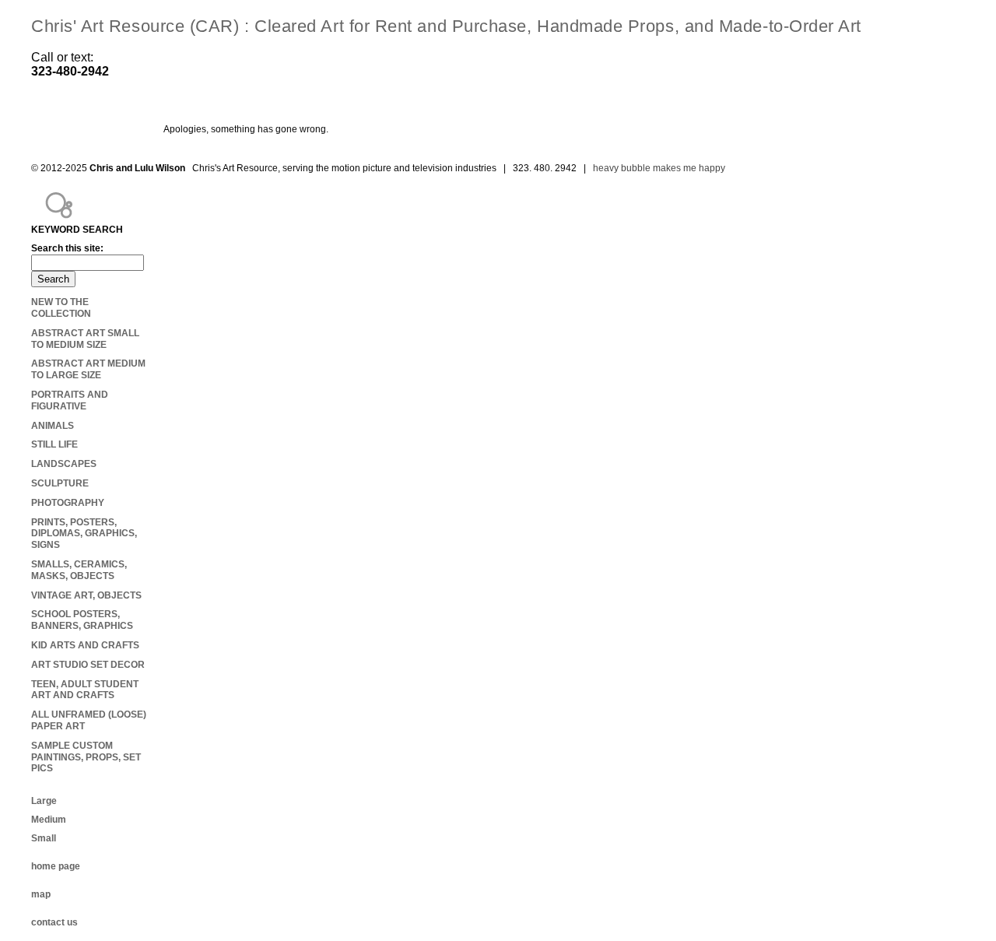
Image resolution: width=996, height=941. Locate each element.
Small (43, 838)
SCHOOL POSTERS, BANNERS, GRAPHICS (82, 620)
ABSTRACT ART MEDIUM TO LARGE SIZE (88, 369)
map (41, 894)
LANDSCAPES (63, 463)
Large (44, 800)
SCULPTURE (60, 483)
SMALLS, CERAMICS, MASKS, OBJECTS (79, 570)
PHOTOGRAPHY (67, 502)
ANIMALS (52, 425)
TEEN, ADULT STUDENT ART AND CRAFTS (85, 690)
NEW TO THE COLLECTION (61, 308)
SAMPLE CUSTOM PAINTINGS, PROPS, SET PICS (86, 757)
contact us (54, 922)
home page (55, 866)
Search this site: (67, 248)
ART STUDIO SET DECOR (88, 664)
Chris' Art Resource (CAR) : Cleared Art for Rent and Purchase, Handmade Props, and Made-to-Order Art (446, 26)
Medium (48, 819)
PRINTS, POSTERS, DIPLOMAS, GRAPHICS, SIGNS (84, 534)
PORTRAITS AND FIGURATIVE (69, 400)
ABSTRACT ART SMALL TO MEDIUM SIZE (85, 339)
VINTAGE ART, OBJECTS (86, 595)
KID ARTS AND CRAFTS (85, 645)
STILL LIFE (54, 444)
